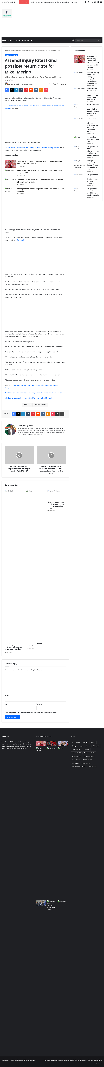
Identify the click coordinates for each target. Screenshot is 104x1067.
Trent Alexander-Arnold (78, 766)
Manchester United (89, 753)
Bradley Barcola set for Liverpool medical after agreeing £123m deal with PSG (93, 109)
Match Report (28, 40)
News (10, 40)
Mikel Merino (41, 405)
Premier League (87, 759)
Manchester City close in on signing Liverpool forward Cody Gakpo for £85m (93, 78)
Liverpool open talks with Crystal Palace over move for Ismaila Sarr (92, 179)
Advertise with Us (57, 1060)
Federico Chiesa (76, 749)
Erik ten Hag (96, 746)
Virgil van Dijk (92, 766)
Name (7, 695)
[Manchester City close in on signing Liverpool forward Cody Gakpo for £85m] (10, 173)
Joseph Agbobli (13, 84)
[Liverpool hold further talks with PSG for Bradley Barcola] (79, 191)
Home (4, 40)
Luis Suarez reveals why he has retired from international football (28, 398)
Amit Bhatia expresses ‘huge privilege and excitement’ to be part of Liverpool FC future (13, 647)
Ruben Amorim (86, 763)
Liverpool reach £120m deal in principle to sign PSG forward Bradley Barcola (56, 505)
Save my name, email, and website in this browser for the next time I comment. (31, 712)
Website (39, 704)
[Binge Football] (7, 13)
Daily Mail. (20, 240)
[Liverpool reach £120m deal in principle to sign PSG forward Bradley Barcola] (57, 495)
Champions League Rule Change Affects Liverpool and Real (93, 165)
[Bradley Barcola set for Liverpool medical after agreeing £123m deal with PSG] (10, 191)
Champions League (77, 746)
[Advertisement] (70, 20)
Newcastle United (89, 756)
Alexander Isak (76, 742)
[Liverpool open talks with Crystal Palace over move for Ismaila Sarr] (79, 177)
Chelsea (88, 746)
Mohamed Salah (76, 756)
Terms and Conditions (95, 1060)
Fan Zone (17, 40)
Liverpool (86, 749)
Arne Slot (85, 742)
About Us (47, 1060)
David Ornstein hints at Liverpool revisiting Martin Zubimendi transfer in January (33, 393)
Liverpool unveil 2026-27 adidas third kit (35, 645)
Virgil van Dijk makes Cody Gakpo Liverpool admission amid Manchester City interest (93, 61)
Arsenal (18, 50)
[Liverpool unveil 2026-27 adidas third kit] (35, 566)
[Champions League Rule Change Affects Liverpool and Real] (79, 164)
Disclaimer (83, 1060)
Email (7, 704)
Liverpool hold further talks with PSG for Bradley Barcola (93, 192)
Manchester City (76, 753)
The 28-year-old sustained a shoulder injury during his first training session (32, 148)
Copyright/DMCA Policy (71, 1060)
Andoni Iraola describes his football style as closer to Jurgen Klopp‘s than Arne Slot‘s (93, 94)
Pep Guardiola (76, 759)
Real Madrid (75, 763)
